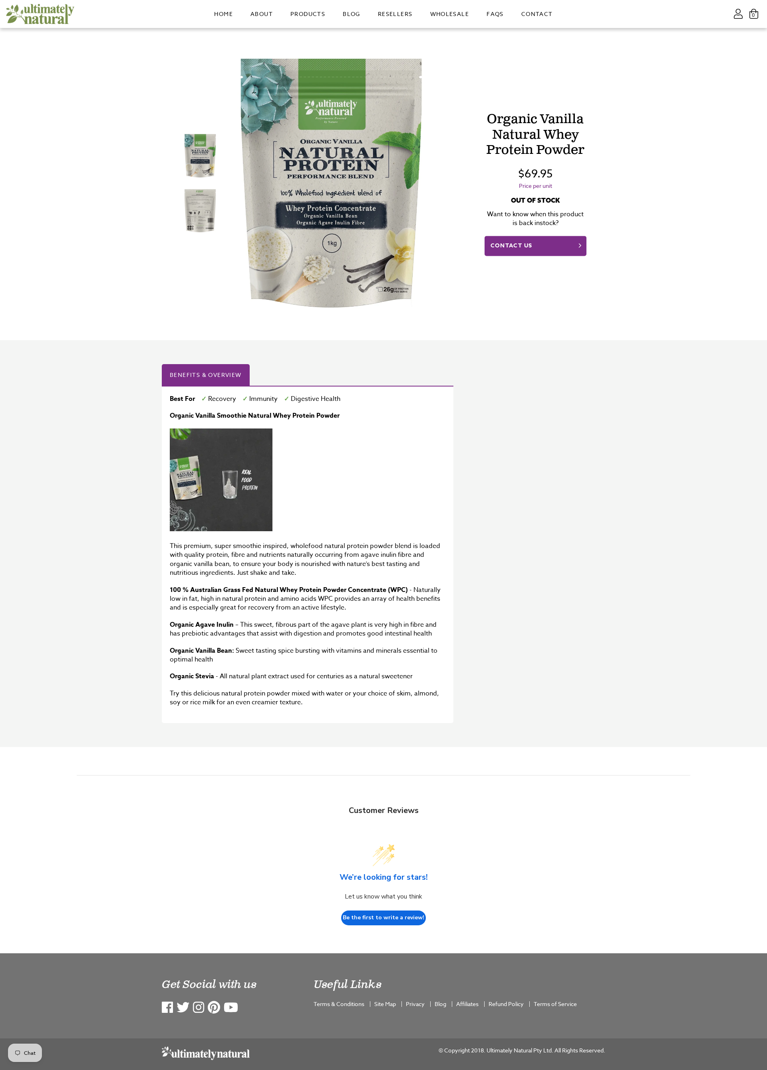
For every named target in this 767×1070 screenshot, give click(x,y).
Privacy (415, 1004)
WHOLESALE (449, 14)
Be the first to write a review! (383, 917)
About (261, 14)
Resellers (395, 14)
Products (307, 14)
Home (223, 14)
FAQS (495, 14)
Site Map (385, 1004)
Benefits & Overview (206, 375)
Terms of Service (555, 1004)
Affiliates (467, 1004)
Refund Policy (506, 1004)
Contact (537, 14)
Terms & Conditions (339, 1004)
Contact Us (512, 245)
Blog (351, 14)
